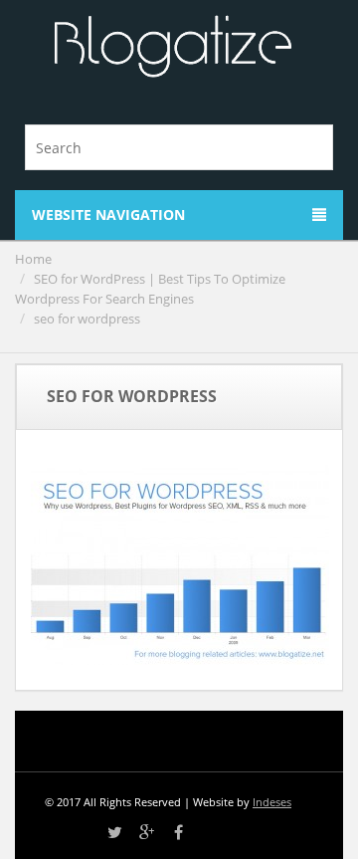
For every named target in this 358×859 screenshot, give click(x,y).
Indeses (272, 801)
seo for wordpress (87, 318)
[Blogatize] (172, 47)
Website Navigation (108, 214)
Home (33, 259)
